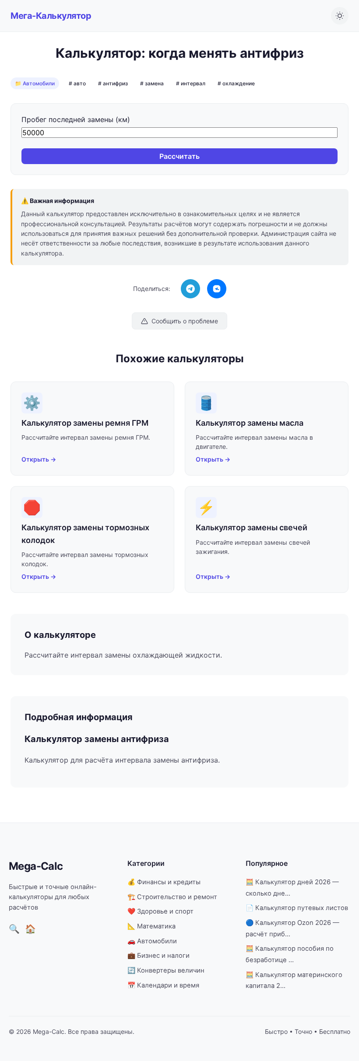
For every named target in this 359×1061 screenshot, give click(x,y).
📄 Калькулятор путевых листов (297, 908)
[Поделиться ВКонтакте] (216, 288)
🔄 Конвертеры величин (165, 970)
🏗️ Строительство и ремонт (172, 897)
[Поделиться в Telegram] (190, 288)
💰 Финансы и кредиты (164, 882)
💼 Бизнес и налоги (158, 955)
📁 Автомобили (35, 83)
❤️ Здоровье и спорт (160, 911)
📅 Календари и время (163, 985)
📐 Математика (151, 926)
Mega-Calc (36, 866)
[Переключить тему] (339, 16)
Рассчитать (179, 156)
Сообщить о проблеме (184, 321)
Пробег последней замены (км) (75, 119)
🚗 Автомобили (152, 941)
